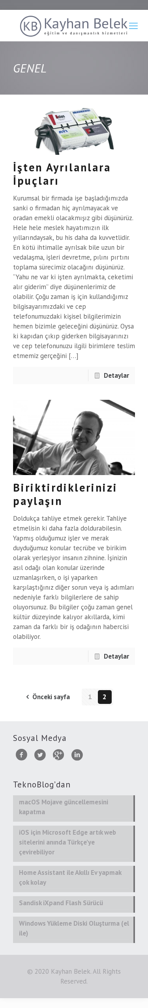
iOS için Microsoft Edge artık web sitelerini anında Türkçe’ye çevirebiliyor (67, 842)
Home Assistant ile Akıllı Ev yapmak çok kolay (70, 877)
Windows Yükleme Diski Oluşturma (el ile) (74, 928)
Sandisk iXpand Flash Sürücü (61, 902)
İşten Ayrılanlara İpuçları (62, 174)
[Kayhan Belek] (74, 25)
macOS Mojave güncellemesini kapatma (63, 807)
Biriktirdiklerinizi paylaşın (65, 494)
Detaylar (116, 375)
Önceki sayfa (51, 696)
